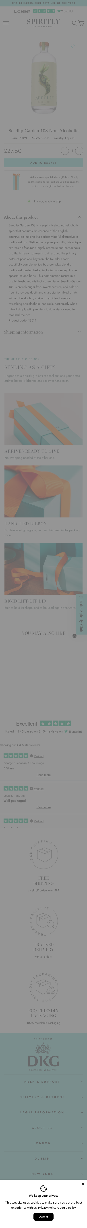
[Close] (83, 1184)
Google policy (66, 1208)
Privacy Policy (47, 1208)
